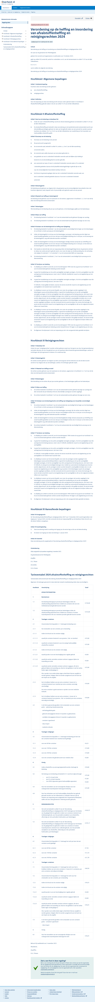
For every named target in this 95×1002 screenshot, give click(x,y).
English (7, 994)
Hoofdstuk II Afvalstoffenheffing (11, 36)
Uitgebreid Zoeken (25, 8)
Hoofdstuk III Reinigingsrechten (11, 39)
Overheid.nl (6, 8)
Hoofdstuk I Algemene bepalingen (11, 33)
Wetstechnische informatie (9, 19)
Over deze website (10, 990)
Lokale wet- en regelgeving (13, 12)
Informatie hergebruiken (34, 990)
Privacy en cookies (32, 992)
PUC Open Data (54, 994)
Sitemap (29, 996)
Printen (88, 18)
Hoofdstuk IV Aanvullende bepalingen (12, 41)
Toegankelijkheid (32, 994)
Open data (52, 990)
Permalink (78, 18)
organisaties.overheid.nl (47, 969)
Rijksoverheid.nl (76, 992)
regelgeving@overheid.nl (48, 974)
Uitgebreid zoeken (25, 12)
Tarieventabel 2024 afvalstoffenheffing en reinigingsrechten (14, 48)
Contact (7, 992)
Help (6, 996)
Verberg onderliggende (2, 33)
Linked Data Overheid (56, 992)
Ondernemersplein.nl (78, 994)
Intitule (5, 31)
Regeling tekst (6, 22)
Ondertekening (7, 44)
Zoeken (15, 8)
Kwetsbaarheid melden (33, 998)
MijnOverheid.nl (76, 990)
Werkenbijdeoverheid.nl (78, 996)
